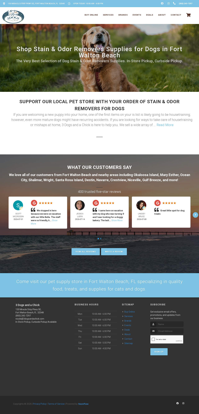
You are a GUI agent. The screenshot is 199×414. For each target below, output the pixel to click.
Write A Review (114, 251)
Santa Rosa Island (69, 180)
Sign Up (159, 351)
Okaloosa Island (146, 175)
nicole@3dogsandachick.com (30, 319)
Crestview (118, 180)
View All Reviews (86, 251)
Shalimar (35, 180)
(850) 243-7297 (23, 315)
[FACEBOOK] (162, 3)
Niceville (134, 180)
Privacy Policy (39, 404)
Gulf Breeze (151, 180)
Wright (48, 180)
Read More (165, 125)
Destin (90, 180)
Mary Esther (169, 175)
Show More (117, 220)
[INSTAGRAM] (168, 3)
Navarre (102, 180)
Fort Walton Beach (76, 175)
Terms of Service (56, 404)
